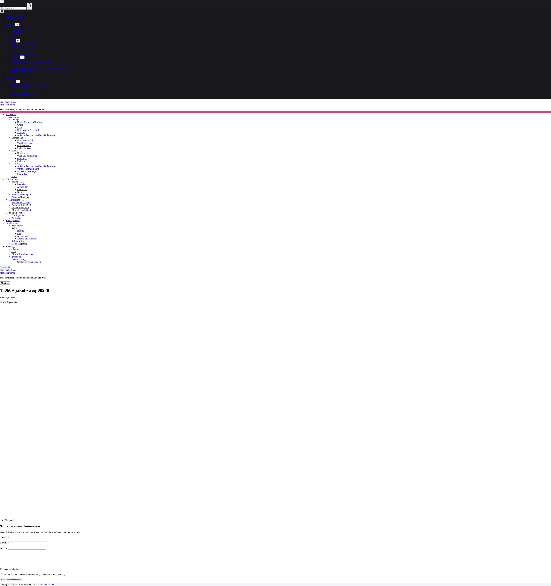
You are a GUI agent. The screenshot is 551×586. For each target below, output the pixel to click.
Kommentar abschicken (11, 580)
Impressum (16, 256)
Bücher (20, 231)
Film (19, 233)
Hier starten (11, 114)
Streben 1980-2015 (20, 207)
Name (4, 537)
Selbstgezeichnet (19, 241)
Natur (19, 192)
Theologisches (18, 215)
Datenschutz (17, 259)
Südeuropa (22, 161)
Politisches (16, 218)
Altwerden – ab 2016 (21, 210)
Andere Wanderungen (27, 171)
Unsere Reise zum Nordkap (29, 122)
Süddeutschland (24, 148)
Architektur (22, 187)
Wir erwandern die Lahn (28, 169)
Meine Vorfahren (19, 244)
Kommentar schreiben (11, 569)
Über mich (16, 249)
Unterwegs (11, 117)
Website (3, 548)
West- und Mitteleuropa (27, 156)
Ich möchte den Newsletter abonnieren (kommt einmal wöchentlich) (34, 574)
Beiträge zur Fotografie (21, 194)
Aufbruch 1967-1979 (21, 205)
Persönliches (17, 225)
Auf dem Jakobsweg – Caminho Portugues (36, 135)
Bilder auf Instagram (20, 197)
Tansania (21, 132)
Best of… (15, 181)
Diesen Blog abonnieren (22, 254)
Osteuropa (22, 158)
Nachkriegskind (13, 200)
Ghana (20, 125)
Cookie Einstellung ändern (29, 262)
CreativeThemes (47, 584)
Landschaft (22, 189)
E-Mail (4, 542)
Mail (13, 251)
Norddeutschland (25, 140)
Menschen (22, 184)
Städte (14, 176)
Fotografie (10, 179)
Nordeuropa (22, 153)
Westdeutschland (24, 143)
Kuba (19, 127)
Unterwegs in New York (28, 130)
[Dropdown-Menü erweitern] (18, 117)
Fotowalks (22, 174)
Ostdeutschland (24, 145)
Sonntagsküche (13, 220)
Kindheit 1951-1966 (20, 202)
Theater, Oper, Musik (26, 238)
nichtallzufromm (7, 104)
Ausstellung (22, 236)
